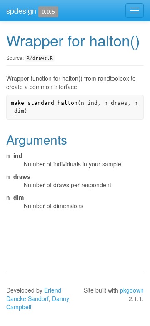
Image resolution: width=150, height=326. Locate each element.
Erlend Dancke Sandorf (33, 294)
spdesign (21, 10)
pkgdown (132, 290)
